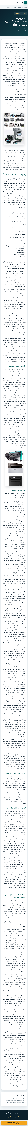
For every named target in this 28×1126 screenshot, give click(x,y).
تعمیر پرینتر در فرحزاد (16, 45)
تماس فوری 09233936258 (14, 1123)
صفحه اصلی (24, 7)
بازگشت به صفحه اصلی (14, 1117)
